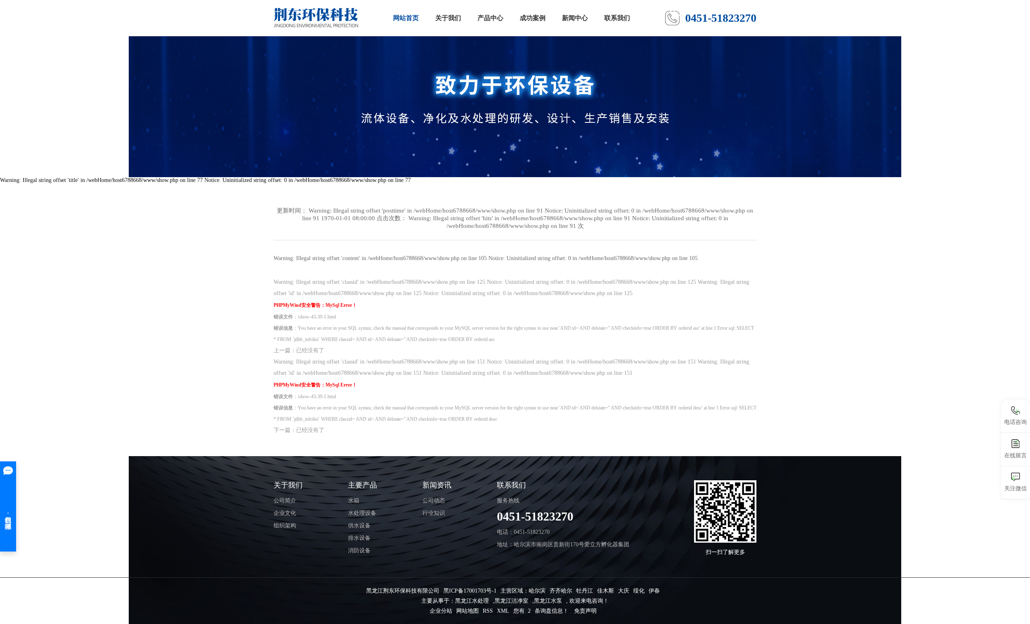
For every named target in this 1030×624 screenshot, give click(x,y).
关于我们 (448, 17)
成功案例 (533, 17)
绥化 (639, 591)
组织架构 (285, 526)
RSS (488, 611)
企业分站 (441, 611)
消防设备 (359, 551)
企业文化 (285, 513)
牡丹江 (584, 591)
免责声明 (585, 611)
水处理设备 (362, 513)
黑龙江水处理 (472, 601)
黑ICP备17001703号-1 (469, 591)
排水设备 (359, 538)
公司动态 (433, 501)
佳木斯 (605, 591)
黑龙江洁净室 (511, 601)
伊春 (654, 591)
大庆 (623, 591)
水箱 (353, 501)
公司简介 (285, 501)
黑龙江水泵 (548, 601)
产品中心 (490, 17)
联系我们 (617, 17)
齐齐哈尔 (561, 591)
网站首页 (406, 17)
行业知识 (433, 513)
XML (503, 611)
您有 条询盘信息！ (541, 611)
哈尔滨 (537, 591)
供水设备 (359, 526)
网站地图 (467, 611)
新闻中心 (575, 17)
